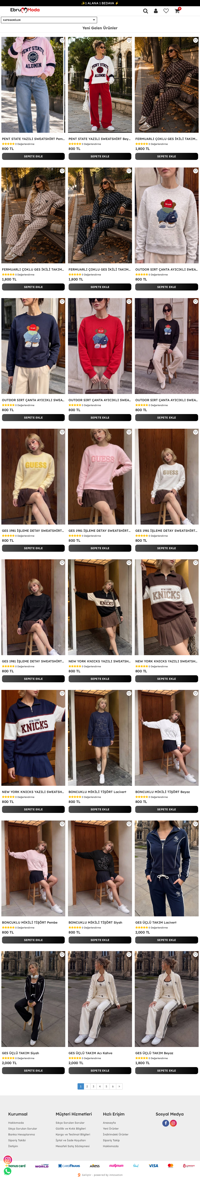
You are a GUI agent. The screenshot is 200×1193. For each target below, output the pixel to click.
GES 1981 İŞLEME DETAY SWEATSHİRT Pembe (100, 531)
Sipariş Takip (111, 1140)
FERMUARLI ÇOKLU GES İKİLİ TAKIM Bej (33, 269)
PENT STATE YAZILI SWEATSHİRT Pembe (33, 139)
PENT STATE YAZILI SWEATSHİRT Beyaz (100, 139)
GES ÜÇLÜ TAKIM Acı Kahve (90, 1053)
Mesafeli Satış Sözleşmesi (72, 1146)
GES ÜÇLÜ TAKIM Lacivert (155, 922)
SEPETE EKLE (33, 156)
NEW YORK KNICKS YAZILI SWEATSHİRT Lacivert (33, 792)
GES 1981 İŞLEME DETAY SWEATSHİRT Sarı (33, 531)
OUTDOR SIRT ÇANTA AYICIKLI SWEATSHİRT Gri (166, 269)
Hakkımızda (111, 1146)
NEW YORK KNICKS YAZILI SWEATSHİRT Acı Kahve (166, 661)
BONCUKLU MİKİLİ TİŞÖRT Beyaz (162, 792)
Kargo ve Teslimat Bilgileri (73, 1134)
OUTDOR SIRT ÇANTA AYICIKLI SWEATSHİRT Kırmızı (100, 400)
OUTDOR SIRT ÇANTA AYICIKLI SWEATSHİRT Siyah (166, 400)
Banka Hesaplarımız (21, 1134)
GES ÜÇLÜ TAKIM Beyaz (154, 1053)
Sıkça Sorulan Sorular (22, 1128)
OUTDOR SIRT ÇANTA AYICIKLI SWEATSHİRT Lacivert (33, 400)
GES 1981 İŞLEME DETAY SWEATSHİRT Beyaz (166, 531)
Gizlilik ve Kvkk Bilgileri (71, 1128)
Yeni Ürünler (111, 1128)
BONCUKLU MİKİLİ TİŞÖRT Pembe (29, 922)
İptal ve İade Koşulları (71, 1140)
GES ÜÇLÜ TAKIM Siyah (20, 1053)
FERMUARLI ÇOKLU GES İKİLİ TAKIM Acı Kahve (166, 139)
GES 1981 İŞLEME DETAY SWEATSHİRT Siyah (33, 661)
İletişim (13, 1146)
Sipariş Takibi (17, 1140)
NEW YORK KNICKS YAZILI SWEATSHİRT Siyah (100, 661)
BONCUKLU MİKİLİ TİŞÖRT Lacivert (97, 792)
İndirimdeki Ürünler (116, 1134)
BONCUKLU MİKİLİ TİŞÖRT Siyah (95, 922)
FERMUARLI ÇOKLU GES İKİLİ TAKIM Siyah (100, 269)
